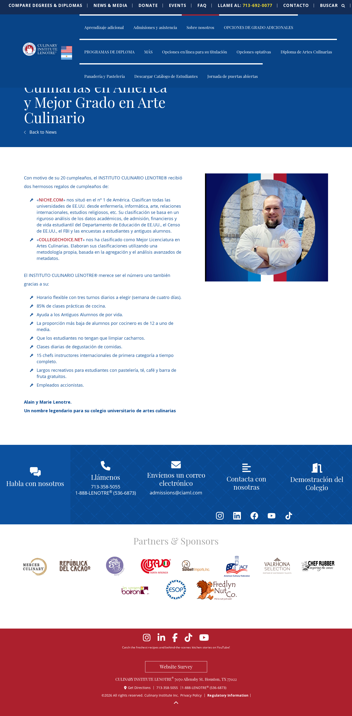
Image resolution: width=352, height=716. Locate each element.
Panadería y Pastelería (104, 76)
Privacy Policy (191, 695)
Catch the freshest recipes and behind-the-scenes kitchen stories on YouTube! (176, 647)
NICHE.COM (51, 200)
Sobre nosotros (200, 27)
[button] (45, 5)
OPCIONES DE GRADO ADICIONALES (258, 27)
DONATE (148, 5)
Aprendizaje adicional (104, 27)
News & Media (110, 5)
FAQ (202, 5)
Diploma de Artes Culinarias (306, 51)
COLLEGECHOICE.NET (61, 239)
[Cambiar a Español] (66, 56)
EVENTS (177, 5)
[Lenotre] (40, 49)
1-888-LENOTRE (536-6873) (204, 687)
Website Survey (176, 666)
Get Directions (140, 687)
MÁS (148, 51)
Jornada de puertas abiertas (232, 76)
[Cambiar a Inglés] (66, 49)
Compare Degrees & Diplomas (45, 5)
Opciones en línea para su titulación (194, 51)
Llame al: (245, 5)
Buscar (329, 5)
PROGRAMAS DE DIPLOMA (109, 51)
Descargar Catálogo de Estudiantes (166, 76)
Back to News (42, 132)
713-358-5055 (167, 687)
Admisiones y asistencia (155, 27)
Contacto (296, 5)
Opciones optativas (254, 51)
